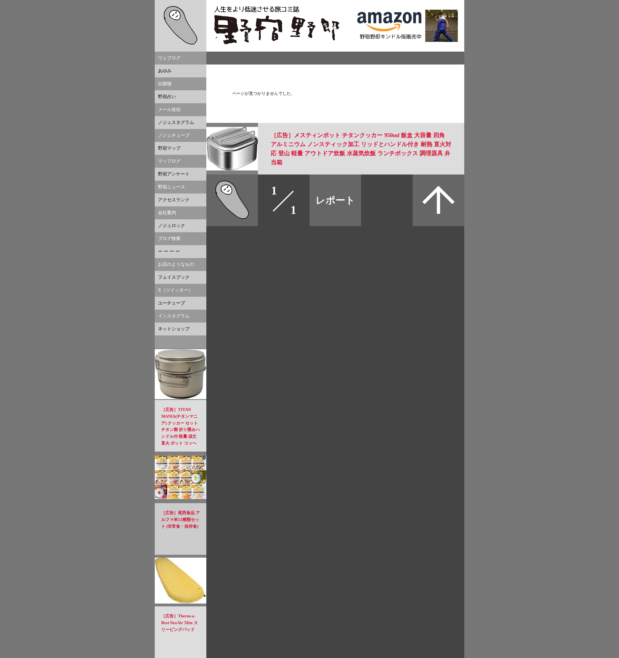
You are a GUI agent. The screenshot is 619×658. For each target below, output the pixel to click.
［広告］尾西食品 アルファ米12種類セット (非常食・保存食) (180, 519)
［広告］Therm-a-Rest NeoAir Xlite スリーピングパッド (179, 622)
